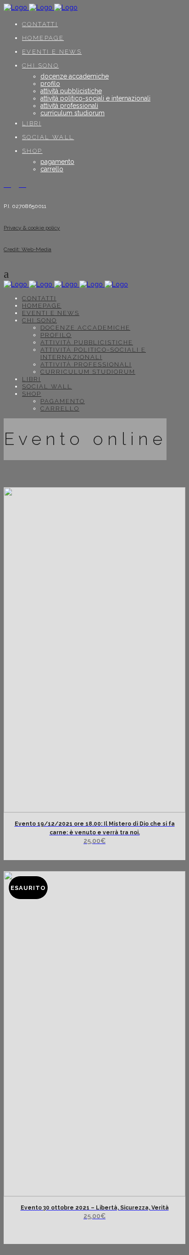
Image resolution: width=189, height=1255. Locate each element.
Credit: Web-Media (27, 249)
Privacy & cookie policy (32, 228)
